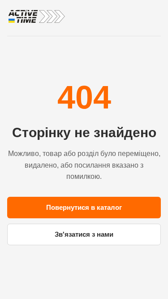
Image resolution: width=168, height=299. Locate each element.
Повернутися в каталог (84, 207)
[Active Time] (36, 16)
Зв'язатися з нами (84, 234)
